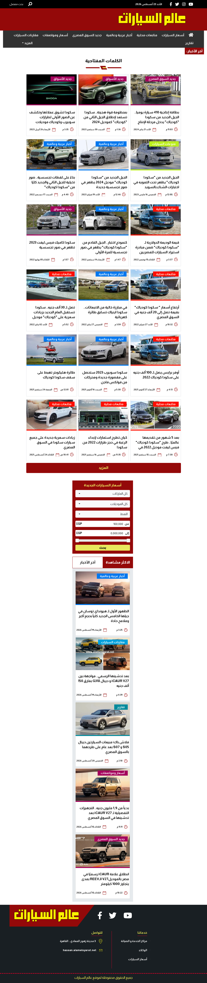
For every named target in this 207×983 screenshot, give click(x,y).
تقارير (189, 43)
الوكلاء (143, 950)
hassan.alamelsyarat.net (79, 950)
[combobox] (102, 493)
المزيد (103, 468)
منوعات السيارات (164, 144)
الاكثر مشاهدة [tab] (118, 562)
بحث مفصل (16, 4)
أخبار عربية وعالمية (119, 35)
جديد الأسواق (115, 78)
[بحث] (30, 4)
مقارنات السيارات (26, 35)
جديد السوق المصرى (87, 35)
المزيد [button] (28, 43)
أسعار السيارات (173, 35)
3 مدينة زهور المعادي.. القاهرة (78, 941)
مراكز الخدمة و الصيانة (134, 941)
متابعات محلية (147, 35)
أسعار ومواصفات (55, 35)
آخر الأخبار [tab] (87, 562)
